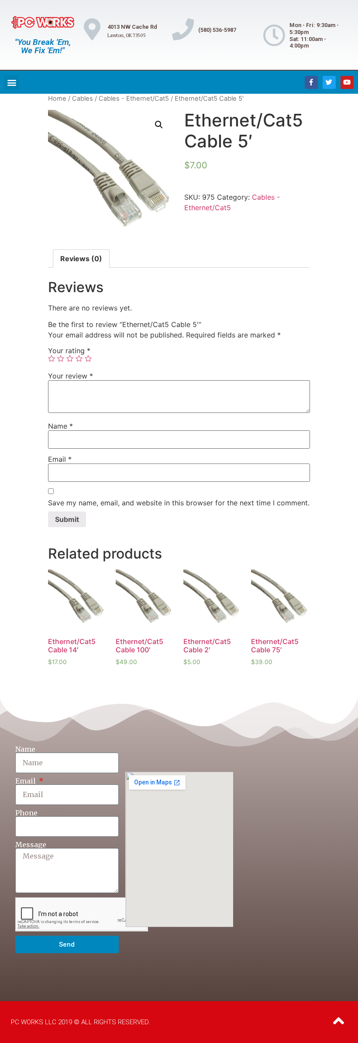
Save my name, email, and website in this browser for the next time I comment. (179, 502)
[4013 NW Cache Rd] (92, 29)
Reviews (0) (81, 258)
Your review (70, 375)
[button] (11, 82)
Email (60, 459)
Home (57, 98)
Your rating (69, 350)
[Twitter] (329, 82)
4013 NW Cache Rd (132, 27)
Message (30, 844)
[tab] (81, 258)
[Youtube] (347, 82)
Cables (82, 98)
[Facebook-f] (311, 82)
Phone (26, 812)
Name (60, 426)
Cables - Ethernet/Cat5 (134, 98)
